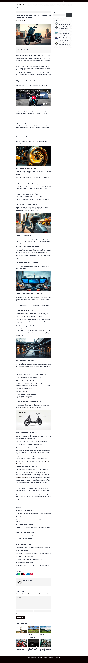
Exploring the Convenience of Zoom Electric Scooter (45, 649)
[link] (63, 1)
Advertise (40, 657)
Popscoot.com (44, 661)
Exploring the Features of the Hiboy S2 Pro (21, 635)
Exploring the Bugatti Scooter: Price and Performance (33, 649)
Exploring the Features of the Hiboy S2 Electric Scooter (64, 28)
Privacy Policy (57, 657)
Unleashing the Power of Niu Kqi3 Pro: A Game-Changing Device (33, 636)
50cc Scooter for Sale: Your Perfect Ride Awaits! (21, 649)
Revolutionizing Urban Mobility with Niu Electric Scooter (64, 44)
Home (17, 7)
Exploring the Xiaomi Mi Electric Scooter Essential (64, 23)
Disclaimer (51, 657)
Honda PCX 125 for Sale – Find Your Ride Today (57, 4)
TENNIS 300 (28, 303)
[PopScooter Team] (20, 583)
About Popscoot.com (32, 657)
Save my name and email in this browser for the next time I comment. (33, 613)
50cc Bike (42, 634)
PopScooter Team (27, 580)
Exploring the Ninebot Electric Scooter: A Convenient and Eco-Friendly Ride (63, 39)
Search (55, 12)
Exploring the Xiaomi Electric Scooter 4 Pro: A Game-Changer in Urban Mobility (64, 34)
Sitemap (45, 657)
